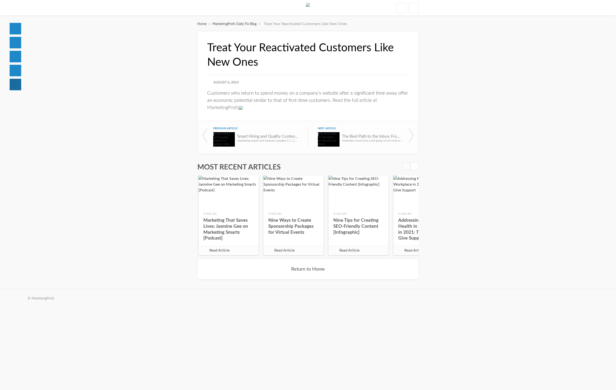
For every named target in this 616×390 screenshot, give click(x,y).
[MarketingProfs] (308, 7)
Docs (15, 42)
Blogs (15, 84)
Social (15, 56)
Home (15, 28)
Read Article (219, 250)
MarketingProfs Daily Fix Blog (234, 24)
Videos (15, 70)
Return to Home (308, 269)
